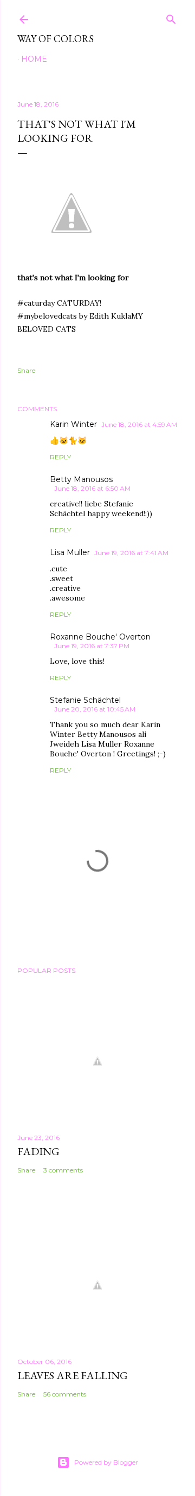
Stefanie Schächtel (85, 700)
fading (38, 1151)
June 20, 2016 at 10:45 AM (94, 709)
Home (34, 59)
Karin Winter (73, 424)
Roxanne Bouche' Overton (100, 637)
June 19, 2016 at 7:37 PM (91, 646)
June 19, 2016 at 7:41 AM (131, 553)
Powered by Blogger (106, 1462)
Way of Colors (55, 38)
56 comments (64, 1394)
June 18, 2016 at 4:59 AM (139, 424)
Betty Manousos (81, 479)
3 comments (63, 1170)
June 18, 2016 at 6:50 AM (92, 488)
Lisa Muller (70, 552)
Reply (60, 457)
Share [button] (26, 370)
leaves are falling (72, 1375)
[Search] (171, 17)
